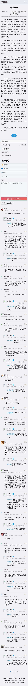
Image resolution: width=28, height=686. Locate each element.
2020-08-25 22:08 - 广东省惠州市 (16, 303)
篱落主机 (13, 682)
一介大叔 (7, 289)
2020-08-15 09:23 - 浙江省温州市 (13, 623)
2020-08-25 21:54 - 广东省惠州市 (16, 526)
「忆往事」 (15, 678)
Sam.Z (6, 470)
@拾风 (9, 223)
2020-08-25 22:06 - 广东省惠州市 (16, 337)
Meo (5, 231)
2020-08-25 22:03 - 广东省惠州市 (16, 362)
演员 (5, 533)
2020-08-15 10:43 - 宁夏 (10, 596)
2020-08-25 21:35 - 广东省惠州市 (16, 611)
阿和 (5, 621)
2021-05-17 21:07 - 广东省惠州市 (16, 255)
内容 (2, 180)
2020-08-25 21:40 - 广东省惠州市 (16, 583)
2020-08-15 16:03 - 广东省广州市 (13, 545)
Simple (21, 680)
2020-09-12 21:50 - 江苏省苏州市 (13, 267)
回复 (25, 208)
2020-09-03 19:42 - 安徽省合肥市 (13, 278)
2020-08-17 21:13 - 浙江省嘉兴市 (13, 444)
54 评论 (15, 14)
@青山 (9, 660)
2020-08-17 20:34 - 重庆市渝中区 (13, 472)
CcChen (6, 512)
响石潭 (6, 570)
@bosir (9, 464)
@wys (9, 615)
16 (5, 347)
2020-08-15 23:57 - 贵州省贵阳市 (13, 535)
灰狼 (5, 543)
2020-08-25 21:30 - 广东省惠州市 (16, 634)
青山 (5, 645)
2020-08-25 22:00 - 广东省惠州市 (16, 431)
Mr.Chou (9, 218)
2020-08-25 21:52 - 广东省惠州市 (16, 558)
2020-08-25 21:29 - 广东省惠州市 (16, 657)
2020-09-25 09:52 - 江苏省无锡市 (13, 233)
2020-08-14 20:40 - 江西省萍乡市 (13, 647)
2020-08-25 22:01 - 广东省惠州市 (16, 409)
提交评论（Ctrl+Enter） (14, 199)
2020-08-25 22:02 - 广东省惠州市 (16, 386)
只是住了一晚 (6, 145)
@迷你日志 (10, 434)
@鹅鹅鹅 (10, 413)
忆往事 (4, 2)
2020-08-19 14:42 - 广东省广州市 (13, 348)
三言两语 (14, 12)
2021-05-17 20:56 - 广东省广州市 (13, 210)
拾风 (5, 208)
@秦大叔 (10, 390)
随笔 (6, 141)
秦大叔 (6, 375)
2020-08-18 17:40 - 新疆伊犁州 (12, 400)
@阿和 (9, 637)
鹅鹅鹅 (6, 398)
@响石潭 (10, 586)
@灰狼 (9, 562)
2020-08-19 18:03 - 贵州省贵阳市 (13, 326)
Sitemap (6, 682)
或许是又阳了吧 (7, 155)
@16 (8, 365)
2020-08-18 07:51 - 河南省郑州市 (13, 419)
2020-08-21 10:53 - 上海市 (11, 291)
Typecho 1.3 (14, 680)
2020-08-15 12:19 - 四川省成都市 (13, 572)
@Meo (9, 259)
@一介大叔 (10, 306)
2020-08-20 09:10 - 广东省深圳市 (13, 316)
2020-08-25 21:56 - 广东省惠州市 (16, 496)
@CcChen (10, 529)
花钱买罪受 (5, 152)
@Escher (10, 341)
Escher (6, 324)
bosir (5, 442)
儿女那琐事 (23, 145)
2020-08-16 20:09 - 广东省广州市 (13, 514)
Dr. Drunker (7, 276)
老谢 (5, 265)
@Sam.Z (10, 499)
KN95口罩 (7, 314)
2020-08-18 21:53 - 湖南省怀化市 (13, 377)
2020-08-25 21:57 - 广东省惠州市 (16, 460)
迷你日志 (7, 417)
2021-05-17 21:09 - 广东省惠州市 (16, 220)
